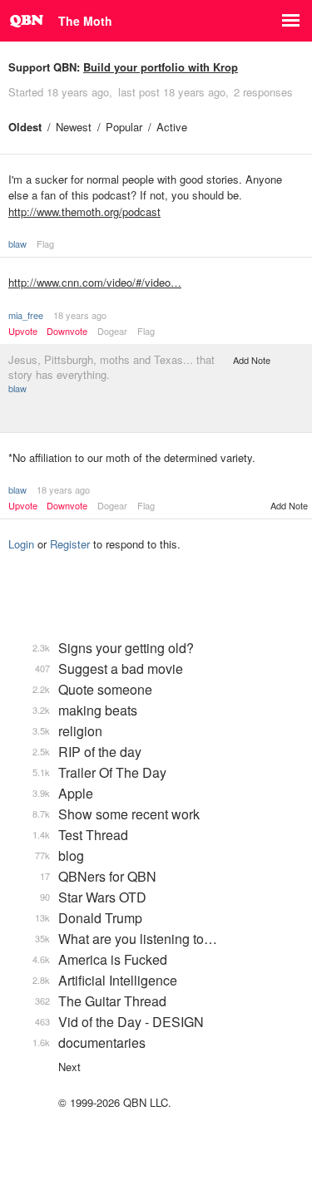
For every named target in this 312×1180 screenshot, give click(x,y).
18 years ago (79, 315)
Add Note (251, 359)
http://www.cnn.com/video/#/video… (94, 282)
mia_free (25, 315)
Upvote (22, 331)
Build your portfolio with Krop (160, 67)
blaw (17, 243)
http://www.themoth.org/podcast (84, 211)
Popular (124, 127)
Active (171, 127)
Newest (74, 127)
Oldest (25, 127)
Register (70, 544)
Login (21, 544)
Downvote (67, 331)
